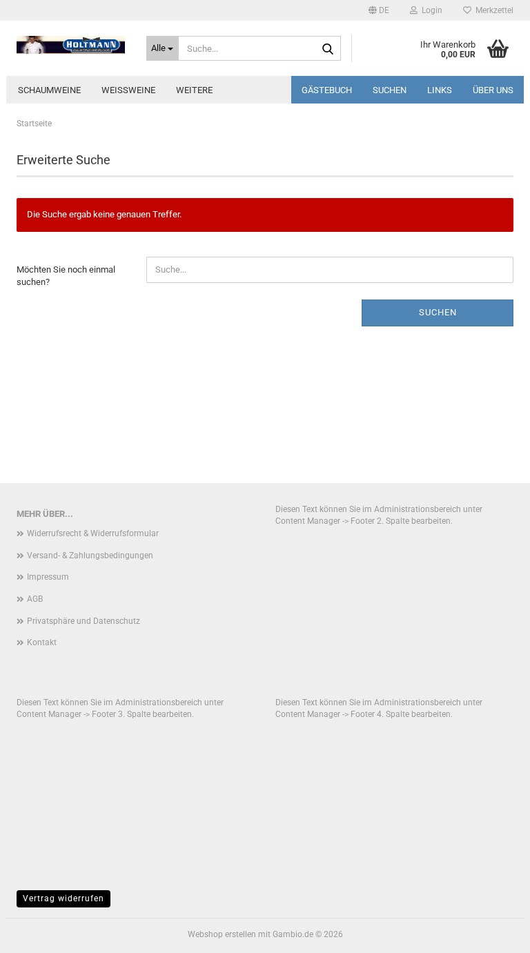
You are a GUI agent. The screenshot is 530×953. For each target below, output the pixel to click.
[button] (379, 10)
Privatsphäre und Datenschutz (83, 621)
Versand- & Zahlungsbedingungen (90, 555)
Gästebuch (327, 90)
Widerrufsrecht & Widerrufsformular (93, 533)
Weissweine (128, 90)
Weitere (194, 90)
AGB (35, 599)
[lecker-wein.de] (71, 45)
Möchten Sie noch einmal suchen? (66, 276)
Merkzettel (492, 10)
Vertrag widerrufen (63, 898)
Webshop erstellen (222, 934)
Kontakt (42, 642)
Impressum (48, 577)
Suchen (389, 90)
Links (439, 90)
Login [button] (430, 10)
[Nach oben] (492, 932)
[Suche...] (328, 49)
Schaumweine (49, 90)
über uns (493, 90)
